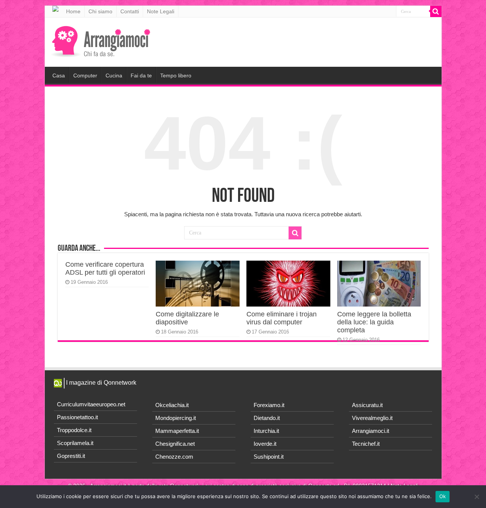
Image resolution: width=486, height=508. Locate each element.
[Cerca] (436, 11)
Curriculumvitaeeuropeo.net (91, 404)
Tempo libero (175, 75)
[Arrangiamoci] (101, 40)
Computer (85, 75)
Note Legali (160, 11)
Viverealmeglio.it (372, 418)
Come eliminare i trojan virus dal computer (281, 318)
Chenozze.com (174, 456)
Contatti (129, 11)
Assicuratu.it (367, 405)
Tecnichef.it (366, 443)
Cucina (114, 75)
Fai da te (141, 75)
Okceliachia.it (172, 405)
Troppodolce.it (74, 430)
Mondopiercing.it (175, 418)
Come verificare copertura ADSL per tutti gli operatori (105, 268)
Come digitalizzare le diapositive (187, 318)
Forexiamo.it (269, 405)
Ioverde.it (265, 443)
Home (73, 11)
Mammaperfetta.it (177, 431)
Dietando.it (267, 418)
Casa (58, 75)
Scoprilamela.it (75, 443)
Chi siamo (100, 11)
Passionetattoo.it (77, 417)
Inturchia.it (266, 431)
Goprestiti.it (71, 456)
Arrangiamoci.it (370, 431)
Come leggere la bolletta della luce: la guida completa (374, 322)
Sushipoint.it (269, 456)
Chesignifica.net (175, 443)
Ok (442, 496)
